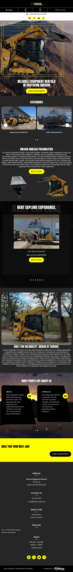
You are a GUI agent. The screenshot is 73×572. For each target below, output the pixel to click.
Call (25, 11)
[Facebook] (29, 18)
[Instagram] (43, 18)
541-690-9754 (36, 498)
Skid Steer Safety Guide (8, 532)
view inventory (60, 454)
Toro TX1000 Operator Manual (10, 530)
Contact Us (36, 493)
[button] (35, 140)
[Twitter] (34, 18)
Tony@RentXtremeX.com (36, 502)
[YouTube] (38, 18)
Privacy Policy (36, 515)
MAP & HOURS (61, 10)
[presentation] (6, 125)
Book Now (36, 171)
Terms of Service (36, 517)
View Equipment (36, 91)
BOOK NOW (36, 260)
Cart (40, 11)
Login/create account (37, 14)
